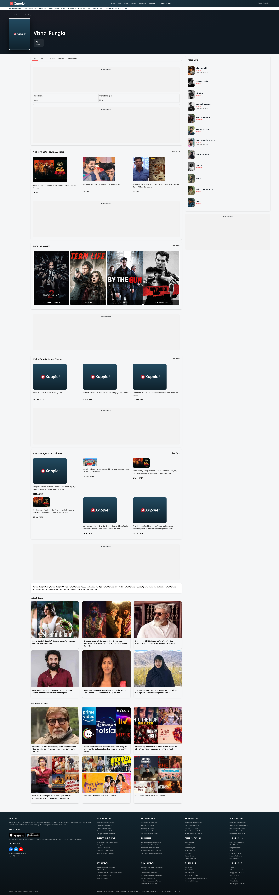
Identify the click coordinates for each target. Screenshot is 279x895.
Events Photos (236, 819)
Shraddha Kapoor (236, 845)
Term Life (88, 302)
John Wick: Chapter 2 (51, 302)
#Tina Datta (234, 881)
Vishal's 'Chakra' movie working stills (47, 392)
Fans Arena (60, 8)
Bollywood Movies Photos (193, 823)
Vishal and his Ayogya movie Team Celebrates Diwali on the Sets (155, 393)
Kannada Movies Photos (193, 831)
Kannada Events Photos (237, 828)
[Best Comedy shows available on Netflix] (106, 774)
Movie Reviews (83, 8)
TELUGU (133, 3)
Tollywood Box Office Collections (196, 878)
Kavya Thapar (234, 859)
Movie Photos (191, 819)
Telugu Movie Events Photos (239, 825)
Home (11, 15)
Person (18, 15)
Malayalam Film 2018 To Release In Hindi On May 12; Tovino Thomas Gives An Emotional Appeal (52, 691)
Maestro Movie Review (104, 875)
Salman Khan (190, 842)
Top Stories (97, 8)
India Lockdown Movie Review (151, 881)
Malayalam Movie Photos (193, 834)
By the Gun (124, 302)
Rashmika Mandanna (237, 842)
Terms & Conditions (156, 891)
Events (118, 8)
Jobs (125, 8)
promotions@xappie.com (17, 853)
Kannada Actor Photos (148, 831)
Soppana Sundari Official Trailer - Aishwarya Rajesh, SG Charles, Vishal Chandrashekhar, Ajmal (55, 488)
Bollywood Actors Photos (149, 823)
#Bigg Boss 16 (234, 875)
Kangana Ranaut (235, 848)
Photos (42, 8)
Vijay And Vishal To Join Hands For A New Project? (102, 184)
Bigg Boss (33, 8)
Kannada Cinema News (105, 850)
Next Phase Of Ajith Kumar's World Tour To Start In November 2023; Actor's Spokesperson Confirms (155, 642)
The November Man (161, 302)
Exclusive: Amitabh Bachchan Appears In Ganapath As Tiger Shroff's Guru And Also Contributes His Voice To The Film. (54, 749)
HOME (113, 3)
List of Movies (189, 873)
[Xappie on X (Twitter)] (16, 849)
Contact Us (176, 891)
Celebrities (188, 867)
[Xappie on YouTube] (21, 849)
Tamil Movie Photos (191, 828)
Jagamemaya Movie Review (106, 867)
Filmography (72, 58)
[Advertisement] (100, 86)
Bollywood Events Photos (238, 823)
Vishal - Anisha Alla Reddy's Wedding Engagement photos (106, 392)
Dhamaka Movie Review (149, 873)
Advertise (168, 891)
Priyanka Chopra (235, 853)
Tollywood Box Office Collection (151, 842)
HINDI (119, 3)
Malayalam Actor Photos (149, 834)
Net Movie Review (102, 878)
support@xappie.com (16, 856)
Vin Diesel (188, 853)
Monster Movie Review (148, 878)
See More (176, 151)
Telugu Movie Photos (192, 825)
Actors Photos (148, 819)
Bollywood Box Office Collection (151, 845)
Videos (50, 8)
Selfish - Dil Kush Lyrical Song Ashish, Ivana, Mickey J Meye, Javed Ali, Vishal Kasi (106, 470)
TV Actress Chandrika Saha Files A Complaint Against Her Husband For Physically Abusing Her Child (105, 691)
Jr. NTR (187, 845)
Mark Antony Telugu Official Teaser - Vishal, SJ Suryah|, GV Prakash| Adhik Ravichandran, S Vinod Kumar (155, 472)
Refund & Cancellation (130, 891)
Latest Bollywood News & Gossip (107, 842)
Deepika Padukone (236, 856)
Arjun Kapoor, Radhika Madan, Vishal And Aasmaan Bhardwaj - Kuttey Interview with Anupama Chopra (153, 527)
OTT (25, 8)
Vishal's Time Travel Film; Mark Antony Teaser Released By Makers (56, 186)
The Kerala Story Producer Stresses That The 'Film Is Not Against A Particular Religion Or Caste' (156, 691)
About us (119, 891)
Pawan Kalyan (190, 848)
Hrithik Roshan (190, 850)
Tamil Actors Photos (147, 828)
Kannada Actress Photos (105, 831)
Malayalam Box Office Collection (152, 853)
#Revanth (233, 878)
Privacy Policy (144, 891)
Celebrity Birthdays (191, 881)
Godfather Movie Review (149, 884)
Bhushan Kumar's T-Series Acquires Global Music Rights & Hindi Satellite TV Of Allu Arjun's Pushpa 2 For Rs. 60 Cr (105, 643)
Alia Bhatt (233, 850)
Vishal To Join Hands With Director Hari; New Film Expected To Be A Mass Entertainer (156, 185)
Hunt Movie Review (147, 870)
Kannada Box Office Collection (151, 850)
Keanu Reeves (190, 856)
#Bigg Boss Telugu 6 (237, 873)
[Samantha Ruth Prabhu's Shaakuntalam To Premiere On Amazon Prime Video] (55, 619)
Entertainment (15, 8)
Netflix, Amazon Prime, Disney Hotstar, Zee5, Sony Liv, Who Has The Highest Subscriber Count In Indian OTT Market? (105, 749)
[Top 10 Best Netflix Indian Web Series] (158, 774)
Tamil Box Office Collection (150, 848)
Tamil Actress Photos (104, 828)
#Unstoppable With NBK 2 (238, 884)
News (42, 58)
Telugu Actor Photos (147, 825)
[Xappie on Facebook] (11, 849)
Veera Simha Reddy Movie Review (152, 867)
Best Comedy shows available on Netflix (100, 796)
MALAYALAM (142, 3)
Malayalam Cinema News (105, 853)
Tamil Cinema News (103, 848)
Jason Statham (190, 859)
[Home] (17, 3)
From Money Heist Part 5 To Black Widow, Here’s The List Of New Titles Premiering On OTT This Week (156, 747)
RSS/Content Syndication (105, 891)
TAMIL (126, 3)
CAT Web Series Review (104, 870)
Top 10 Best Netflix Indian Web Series (150, 796)
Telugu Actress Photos (104, 825)
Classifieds (109, 8)
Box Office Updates (191, 875)
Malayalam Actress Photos (106, 834)
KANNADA (152, 3)
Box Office (71, 8)
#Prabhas (233, 867)
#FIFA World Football (236, 870)
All (35, 58)
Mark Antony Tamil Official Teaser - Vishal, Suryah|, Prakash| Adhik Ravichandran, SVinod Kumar (53, 511)
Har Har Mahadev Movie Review (151, 875)
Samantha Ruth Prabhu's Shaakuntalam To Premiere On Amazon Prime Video (53, 642)
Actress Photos (104, 819)
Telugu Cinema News (104, 845)
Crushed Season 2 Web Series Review (109, 873)
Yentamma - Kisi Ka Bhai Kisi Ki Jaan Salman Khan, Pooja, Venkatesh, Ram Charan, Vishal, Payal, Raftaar (105, 527)
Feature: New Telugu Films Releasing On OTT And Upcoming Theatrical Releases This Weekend (51, 797)
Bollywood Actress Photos (105, 823)
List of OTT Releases (191, 870)
